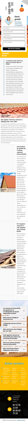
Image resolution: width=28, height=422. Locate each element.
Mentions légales (21, 420)
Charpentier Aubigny (6, 377)
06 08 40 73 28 (10, 11)
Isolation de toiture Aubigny (23, 382)
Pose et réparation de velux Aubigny (15, 375)
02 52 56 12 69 (10, 5)
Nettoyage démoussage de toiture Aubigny (6, 371)
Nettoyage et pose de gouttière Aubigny (23, 375)
